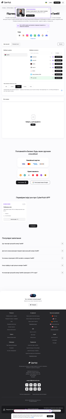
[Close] (49, 8)
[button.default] (50, 411)
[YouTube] (35, 384)
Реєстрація (57, 2)
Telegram (34, 304)
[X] (26, 389)
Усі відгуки (33, 225)
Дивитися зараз (30, 15)
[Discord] (39, 389)
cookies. (32, 417)
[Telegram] (26, 384)
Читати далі (13, 219)
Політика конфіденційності (25, 394)
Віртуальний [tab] (6, 44)
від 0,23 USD (58, 70)
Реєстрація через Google (41, 182)
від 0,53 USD (58, 67)
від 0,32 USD (58, 60)
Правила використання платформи (39, 394)
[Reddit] (35, 389)
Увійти (50, 2)
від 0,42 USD (58, 63)
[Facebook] (30, 384)
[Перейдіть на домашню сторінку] (6, 3)
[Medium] (30, 389)
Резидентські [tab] (15, 44)
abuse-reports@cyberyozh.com (53, 410)
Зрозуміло (50, 416)
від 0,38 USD (58, 77)
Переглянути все (54, 329)
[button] (15, 55)
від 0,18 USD (58, 56)
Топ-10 (60, 44)
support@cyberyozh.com (33, 380)
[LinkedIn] (39, 384)
